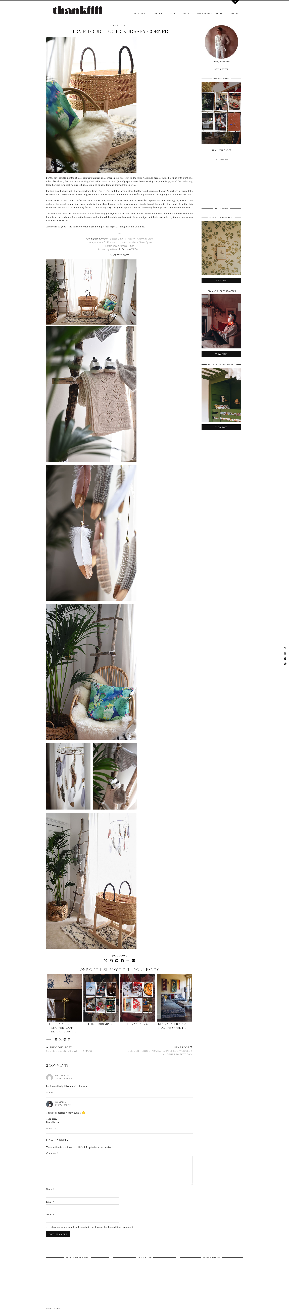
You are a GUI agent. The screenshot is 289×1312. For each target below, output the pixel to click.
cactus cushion (108, 181)
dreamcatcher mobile (83, 213)
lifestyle (157, 13)
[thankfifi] (77, 10)
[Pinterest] (116, 960)
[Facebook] (122, 960)
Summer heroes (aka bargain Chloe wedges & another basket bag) (160, 1051)
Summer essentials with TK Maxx (69, 1049)
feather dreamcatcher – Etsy (119, 245)
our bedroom (122, 177)
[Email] (133, 960)
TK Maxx (136, 249)
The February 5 (100, 1023)
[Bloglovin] (127, 960)
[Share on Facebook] (56, 1039)
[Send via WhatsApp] (69, 1039)
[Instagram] (111, 960)
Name (50, 1189)
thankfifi (59, 1308)
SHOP (186, 13)
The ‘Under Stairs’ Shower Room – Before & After (63, 1027)
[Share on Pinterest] (65, 1039)
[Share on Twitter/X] (60, 1039)
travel (173, 13)
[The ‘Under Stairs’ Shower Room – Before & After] (64, 997)
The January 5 (136, 1023)
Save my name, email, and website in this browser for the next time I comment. (92, 1227)
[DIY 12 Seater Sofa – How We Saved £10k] (174, 997)
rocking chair (87, 181)
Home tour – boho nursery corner (119, 31)
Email (50, 1201)
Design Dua (104, 190)
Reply (52, 1092)
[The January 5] (137, 997)
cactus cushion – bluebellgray (136, 242)
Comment (52, 1153)
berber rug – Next (107, 249)
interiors (140, 13)
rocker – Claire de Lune (140, 238)
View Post (221, 115)
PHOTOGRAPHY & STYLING (209, 13)
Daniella (60, 1102)
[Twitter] (105, 960)
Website (50, 1214)
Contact (235, 13)
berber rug (187, 181)
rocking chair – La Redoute (101, 242)
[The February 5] (101, 997)
